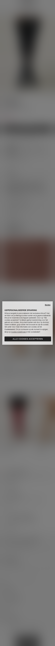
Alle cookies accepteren (28, 339)
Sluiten (47, 305)
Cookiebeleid (10, 329)
